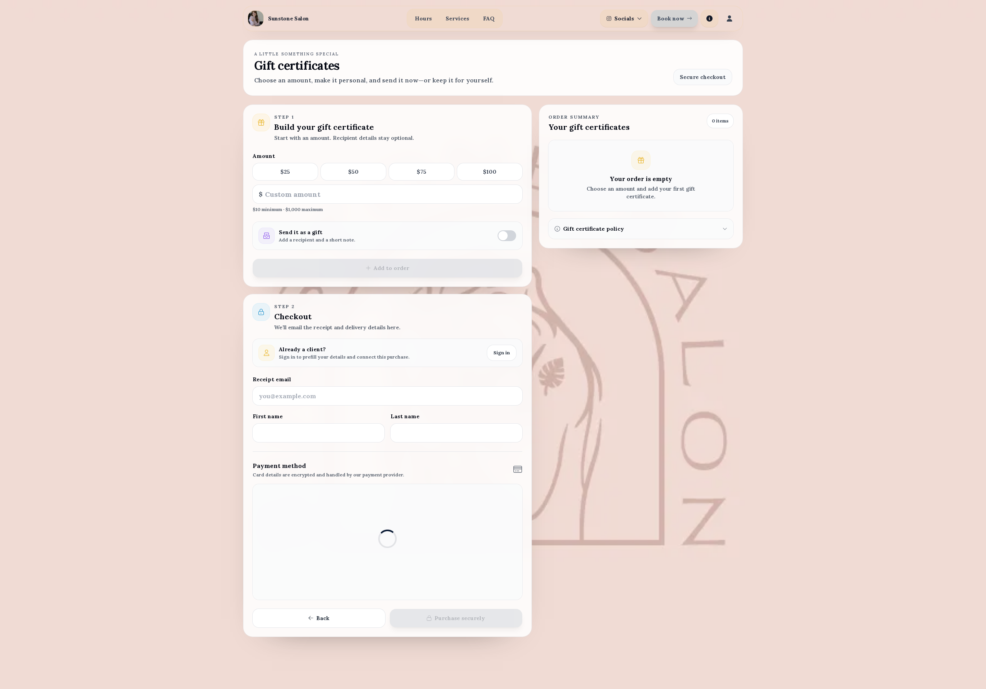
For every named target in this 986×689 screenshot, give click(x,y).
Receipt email (272, 379)
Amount (264, 156)
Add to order (391, 268)
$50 (353, 171)
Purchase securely (459, 618)
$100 (489, 171)
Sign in (501, 352)
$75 (421, 171)
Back (322, 618)
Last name (405, 416)
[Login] (729, 18)
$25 (285, 171)
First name (268, 416)
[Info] (709, 18)
